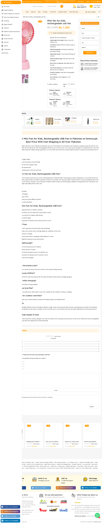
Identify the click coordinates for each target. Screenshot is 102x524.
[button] (97, 515)
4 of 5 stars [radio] (22, 361)
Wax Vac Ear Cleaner (52, 441)
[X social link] (94, 2)
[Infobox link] (81, 1)
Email (56, 390)
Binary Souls (97, 521)
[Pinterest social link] (72, 84)
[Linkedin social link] (100, 2)
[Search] (61, 6)
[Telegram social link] (64, 86)
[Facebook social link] (92, 2)
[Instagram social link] (96, 2)
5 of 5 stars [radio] (23, 361)
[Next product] (100, 17)
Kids (37, 148)
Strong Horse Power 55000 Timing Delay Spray (60, 468)
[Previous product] (97, 17)
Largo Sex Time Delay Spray (83, 468)
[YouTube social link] (98, 2)
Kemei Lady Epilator (90, 441)
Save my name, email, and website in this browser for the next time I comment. (31, 397)
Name (10, 390)
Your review (11, 372)
